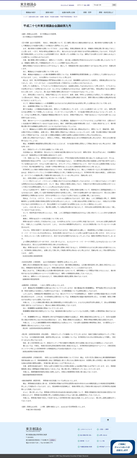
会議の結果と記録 (68, 12)
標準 (88, 5)
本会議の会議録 (54, 16)
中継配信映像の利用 (86, 446)
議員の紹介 (50, 12)
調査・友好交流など (106, 12)
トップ (25, 16)
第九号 (75, 16)
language (71, 5)
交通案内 (52, 440)
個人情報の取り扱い (86, 435)
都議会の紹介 (31, 12)
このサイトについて (86, 429)
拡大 (85, 5)
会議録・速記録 (44, 16)
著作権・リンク (84, 441)
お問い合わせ (103, 435)
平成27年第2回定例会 (66, 16)
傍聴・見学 (87, 12)
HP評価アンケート (104, 446)
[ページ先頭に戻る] (108, 419)
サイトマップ (64, 5)
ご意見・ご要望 (103, 429)
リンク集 (102, 441)
